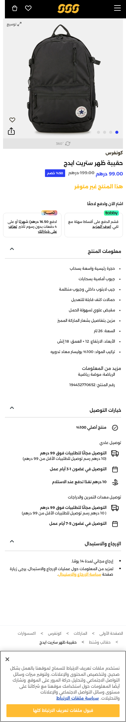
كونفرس (114, 153)
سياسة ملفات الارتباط (77, 698)
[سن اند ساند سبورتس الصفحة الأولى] (68, 8)
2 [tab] (111, 132)
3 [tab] (105, 132)
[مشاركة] (11, 131)
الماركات (80, 633)
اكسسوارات (27, 633)
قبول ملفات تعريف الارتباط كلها (63, 710)
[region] (63, 686)
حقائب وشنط (100, 642)
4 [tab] (98, 132)
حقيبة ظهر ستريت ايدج (58, 642)
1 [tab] (117, 132)
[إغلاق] (7, 659)
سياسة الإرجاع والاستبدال (79, 574)
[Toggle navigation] (117, 8)
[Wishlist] (28, 8)
